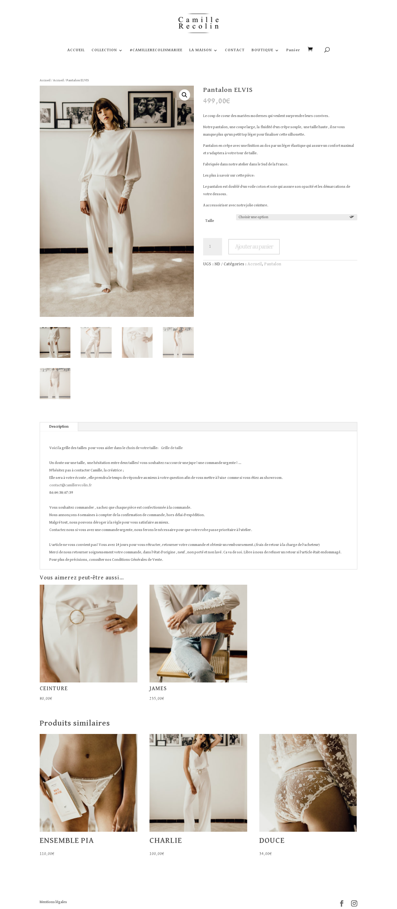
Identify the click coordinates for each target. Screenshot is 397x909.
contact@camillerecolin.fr (70, 485)
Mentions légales (53, 902)
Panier (293, 50)
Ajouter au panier (254, 247)
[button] (184, 95)
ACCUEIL (76, 50)
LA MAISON (200, 50)
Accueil (45, 80)
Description (59, 427)
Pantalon (272, 264)
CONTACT (235, 50)
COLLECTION (104, 50)
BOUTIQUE (262, 50)
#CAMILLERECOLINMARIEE (156, 50)
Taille (209, 221)
